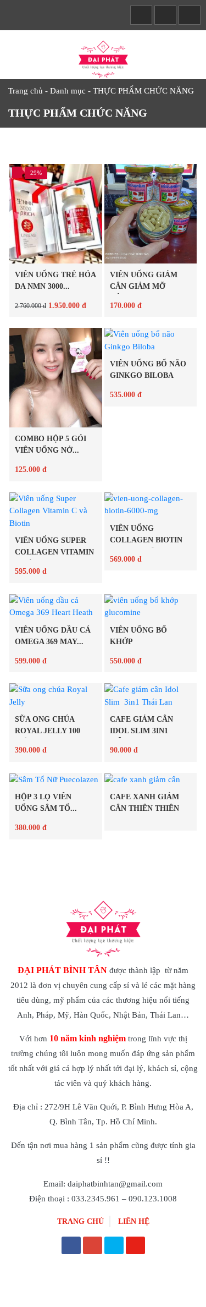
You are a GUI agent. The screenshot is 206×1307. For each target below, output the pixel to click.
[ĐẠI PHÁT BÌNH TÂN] (103, 58)
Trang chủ (25, 90)
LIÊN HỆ (133, 1221)
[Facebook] (71, 1246)
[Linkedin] (114, 1246)
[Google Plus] (92, 1246)
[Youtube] (135, 1246)
